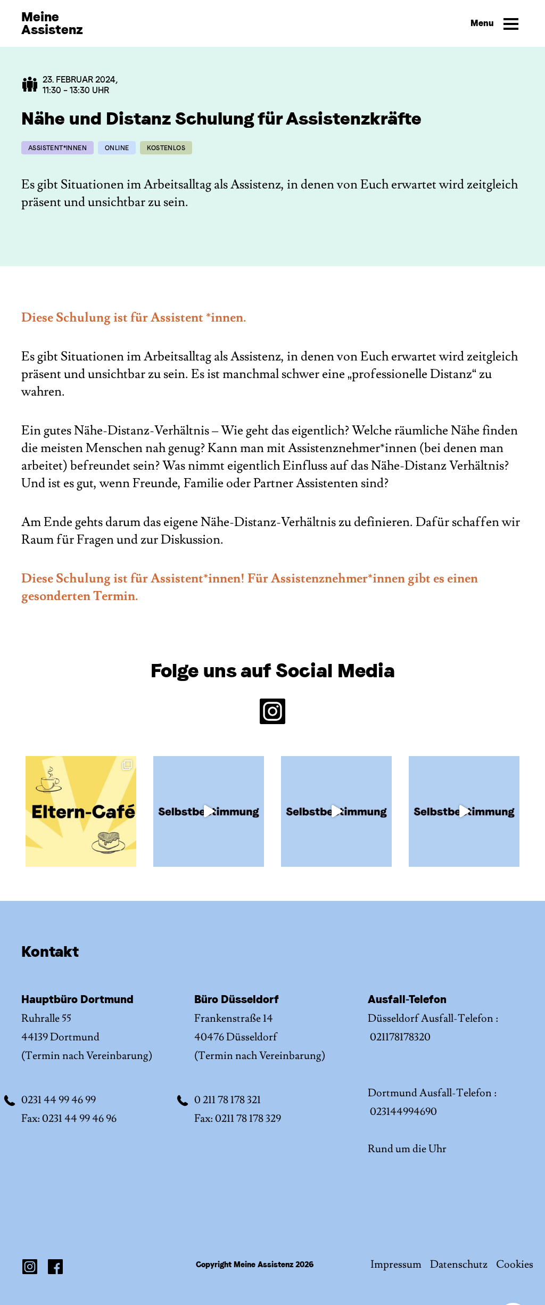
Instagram (29, 1266)
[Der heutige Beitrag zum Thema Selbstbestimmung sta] (208, 811)
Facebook (55, 1266)
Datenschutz (459, 1264)
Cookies (514, 1264)
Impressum (396, 1264)
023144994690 (403, 1112)
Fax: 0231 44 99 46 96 (69, 1119)
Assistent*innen (57, 148)
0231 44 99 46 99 (58, 1100)
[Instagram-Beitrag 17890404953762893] (81, 811)
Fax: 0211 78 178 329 (237, 1119)
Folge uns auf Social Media (273, 671)
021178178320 (400, 1037)
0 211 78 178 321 (227, 1100)
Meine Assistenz (52, 23)
